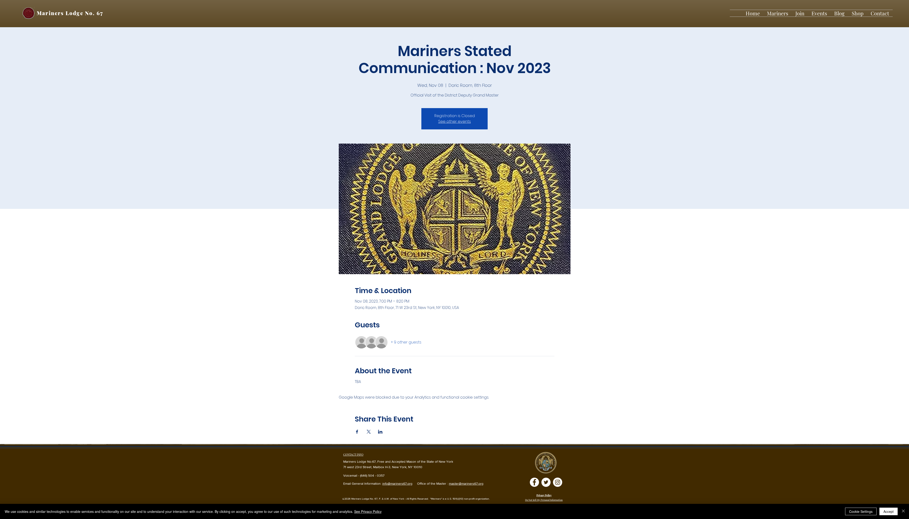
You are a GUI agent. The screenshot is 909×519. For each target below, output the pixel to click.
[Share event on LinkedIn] (380, 432)
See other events (454, 121)
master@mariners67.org (466, 483)
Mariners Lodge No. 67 (70, 13)
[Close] (903, 511)
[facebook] (534, 482)
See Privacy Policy (368, 511)
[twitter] (546, 482)
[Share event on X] (368, 432)
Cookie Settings (861, 511)
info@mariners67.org (397, 483)
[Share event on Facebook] (357, 432)
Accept (888, 511)
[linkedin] (557, 482)
